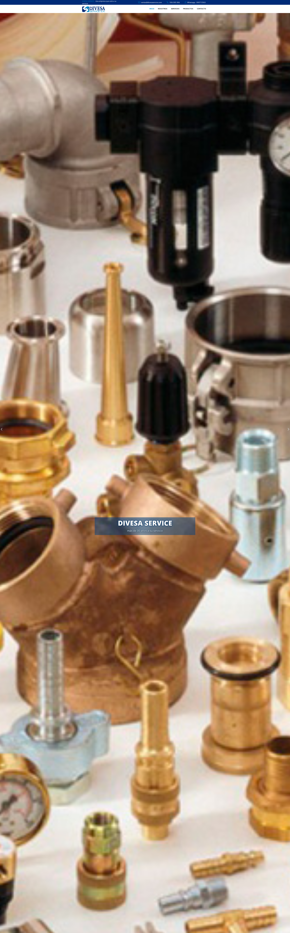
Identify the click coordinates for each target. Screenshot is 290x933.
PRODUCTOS (188, 9)
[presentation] (1, 429)
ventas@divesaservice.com (151, 2)
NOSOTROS (162, 9)
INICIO (151, 9)
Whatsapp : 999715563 (196, 2)
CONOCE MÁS (145, 535)
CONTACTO (201, 9)
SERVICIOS (175, 9)
